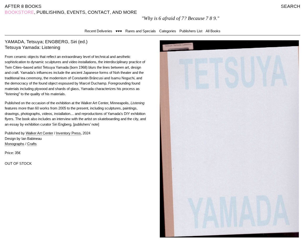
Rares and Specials (140, 31)
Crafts (32, 144)
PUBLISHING (50, 12)
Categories (167, 31)
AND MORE (124, 12)
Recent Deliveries (98, 31)
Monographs (14, 144)
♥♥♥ (119, 31)
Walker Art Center (39, 133)
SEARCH (290, 6)
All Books (213, 31)
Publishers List (190, 31)
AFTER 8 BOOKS (23, 6)
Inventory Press (68, 133)
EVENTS (76, 12)
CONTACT (99, 12)
